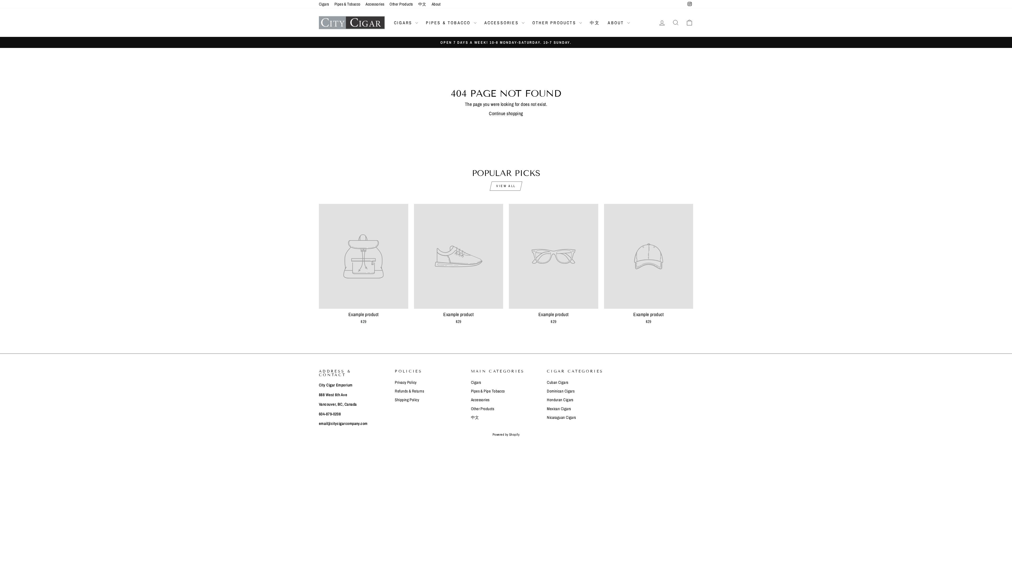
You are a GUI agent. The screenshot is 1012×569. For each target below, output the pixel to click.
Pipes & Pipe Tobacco (488, 391)
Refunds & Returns (409, 391)
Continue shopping (506, 113)
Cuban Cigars (557, 382)
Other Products (401, 4)
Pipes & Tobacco (347, 4)
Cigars (324, 4)
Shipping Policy (407, 400)
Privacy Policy (405, 382)
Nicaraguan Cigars (561, 417)
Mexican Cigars (559, 408)
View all (506, 186)
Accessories (375, 4)
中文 (422, 4)
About (436, 4)
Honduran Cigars (560, 400)
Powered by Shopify (506, 434)
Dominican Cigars (561, 391)
